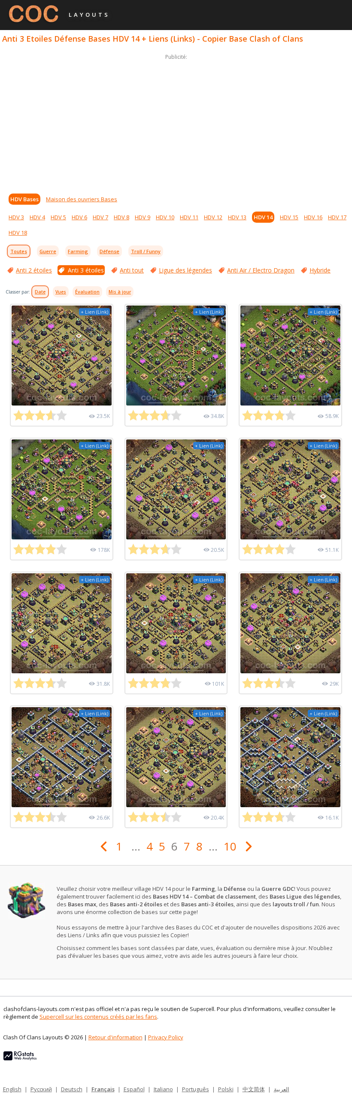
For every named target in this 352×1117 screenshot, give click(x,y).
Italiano (163, 1089)
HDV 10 (165, 217)
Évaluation (87, 292)
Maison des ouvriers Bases (81, 199)
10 (230, 846)
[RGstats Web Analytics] (19, 1058)
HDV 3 (16, 217)
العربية (281, 1089)
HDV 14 (263, 217)
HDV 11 (189, 217)
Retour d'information (115, 1037)
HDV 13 (237, 217)
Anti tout (132, 270)
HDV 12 (213, 217)
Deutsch (71, 1089)
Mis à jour (120, 292)
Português (195, 1089)
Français (103, 1089)
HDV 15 (289, 217)
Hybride (320, 270)
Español (134, 1089)
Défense (109, 251)
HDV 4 (37, 217)
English (12, 1089)
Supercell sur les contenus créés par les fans (98, 1016)
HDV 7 (100, 217)
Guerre (47, 251)
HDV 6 (79, 217)
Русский (41, 1089)
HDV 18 (18, 232)
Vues (60, 292)
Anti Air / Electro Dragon (260, 270)
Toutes (18, 251)
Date (40, 292)
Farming (78, 251)
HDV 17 (337, 217)
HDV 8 (121, 217)
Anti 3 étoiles (86, 270)
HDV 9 (142, 217)
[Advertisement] (176, 122)
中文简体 (254, 1089)
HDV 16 (313, 217)
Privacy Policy (165, 1037)
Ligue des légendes (185, 270)
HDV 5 (58, 217)
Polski (226, 1089)
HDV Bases (24, 199)
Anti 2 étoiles (34, 270)
